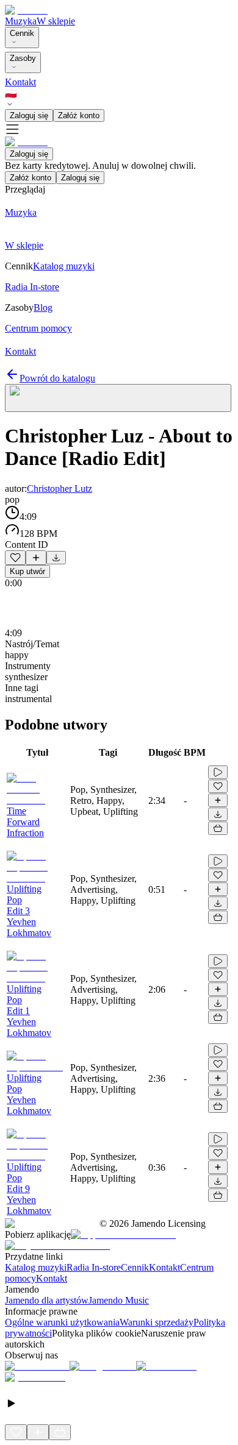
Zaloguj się (29, 115)
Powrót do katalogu (57, 378)
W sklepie (56, 21)
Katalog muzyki (36, 1267)
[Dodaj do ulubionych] (15, 557)
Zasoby (23, 58)
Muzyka (21, 21)
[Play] (118, 398)
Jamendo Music (118, 1300)
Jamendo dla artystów (46, 1300)
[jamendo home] (26, 10)
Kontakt (20, 82)
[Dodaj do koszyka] (218, 828)
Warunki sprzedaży (156, 1322)
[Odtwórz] (218, 772)
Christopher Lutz (59, 488)
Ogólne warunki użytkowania (62, 1322)
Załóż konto (78, 115)
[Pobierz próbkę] (56, 557)
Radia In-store (94, 1267)
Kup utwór (27, 571)
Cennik (22, 33)
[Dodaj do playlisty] (36, 557)
